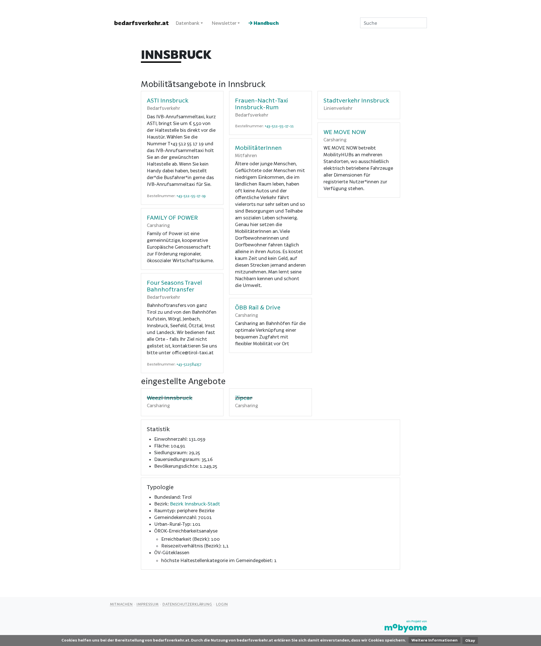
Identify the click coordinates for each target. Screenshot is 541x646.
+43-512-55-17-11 (279, 126)
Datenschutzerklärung (187, 604)
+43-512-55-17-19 (191, 195)
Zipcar (243, 397)
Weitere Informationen (434, 640)
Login (222, 604)
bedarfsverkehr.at (141, 22)
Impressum (148, 604)
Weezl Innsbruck (169, 397)
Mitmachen (121, 604)
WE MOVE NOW (344, 131)
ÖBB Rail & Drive (257, 307)
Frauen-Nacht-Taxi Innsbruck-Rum (261, 103)
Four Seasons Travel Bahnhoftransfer (174, 286)
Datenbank (187, 23)
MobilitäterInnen (258, 147)
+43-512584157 (188, 364)
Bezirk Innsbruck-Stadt (195, 503)
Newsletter (224, 23)
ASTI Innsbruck (168, 100)
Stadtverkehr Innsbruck (356, 100)
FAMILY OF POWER (172, 217)
